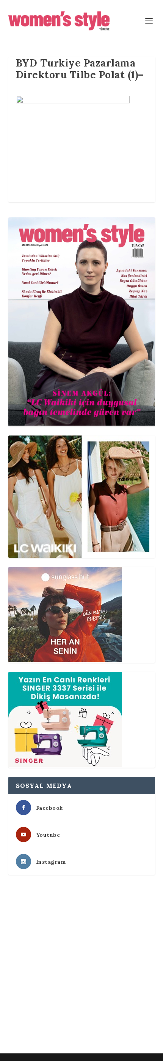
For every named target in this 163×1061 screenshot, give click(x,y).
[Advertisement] (81, 965)
